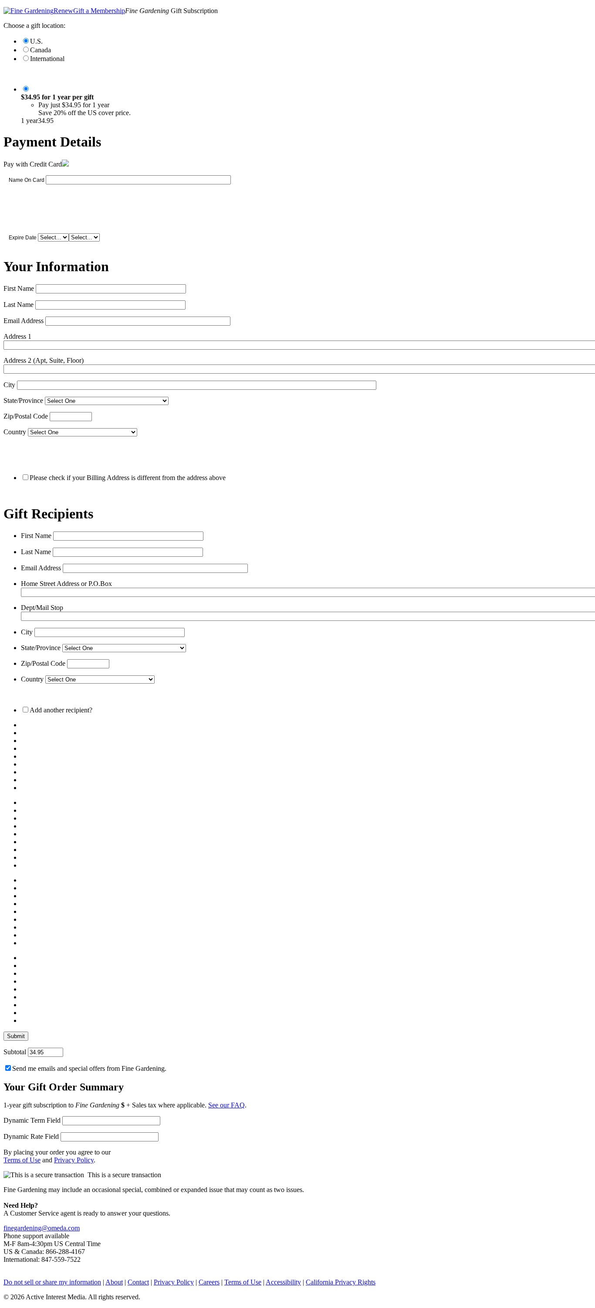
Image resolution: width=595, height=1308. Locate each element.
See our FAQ (226, 1105)
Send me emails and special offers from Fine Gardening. (89, 1068)
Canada (40, 50)
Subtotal (14, 1052)
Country (14, 432)
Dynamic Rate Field (31, 1136)
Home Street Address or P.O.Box (66, 583)
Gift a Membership (99, 10)
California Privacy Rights (340, 1282)
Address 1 (17, 336)
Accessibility (283, 1282)
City (9, 384)
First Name (18, 288)
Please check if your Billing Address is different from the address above (128, 477)
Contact (138, 1282)
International (47, 58)
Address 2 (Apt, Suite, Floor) (43, 360)
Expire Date (23, 238)
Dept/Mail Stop (42, 607)
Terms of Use (22, 1160)
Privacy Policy (74, 1160)
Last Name (18, 304)
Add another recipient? (61, 710)
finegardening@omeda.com (41, 1228)
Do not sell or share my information (52, 1282)
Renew (63, 10)
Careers (209, 1282)
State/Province (23, 400)
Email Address (23, 320)
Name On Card (26, 180)
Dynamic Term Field (32, 1120)
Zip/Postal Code (25, 416)
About (114, 1282)
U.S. (36, 41)
